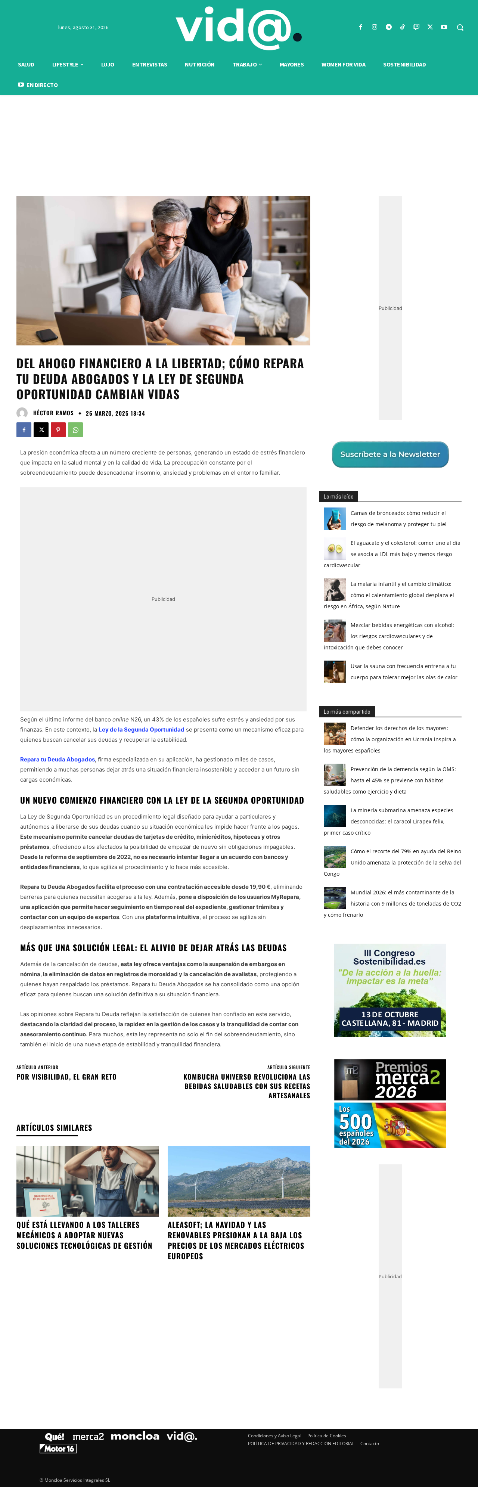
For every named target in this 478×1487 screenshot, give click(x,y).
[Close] (368, 624)
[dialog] (239, 743)
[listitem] (239, 725)
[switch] (331, 741)
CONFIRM (187, 852)
